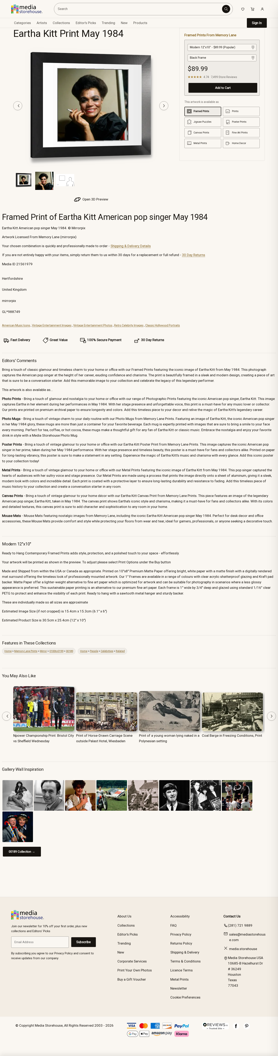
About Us (124, 916)
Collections (61, 23)
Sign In (257, 23)
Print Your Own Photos (134, 970)
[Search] (226, 9)
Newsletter (178, 988)
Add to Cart (223, 87)
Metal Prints (179, 979)
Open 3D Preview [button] (95, 199)
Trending (108, 23)
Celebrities (107, 651)
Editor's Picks (86, 23)
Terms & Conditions (185, 961)
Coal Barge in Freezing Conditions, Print (232, 735)
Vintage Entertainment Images (51, 325)
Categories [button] (22, 23)
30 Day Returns (193, 255)
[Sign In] (262, 8)
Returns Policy (181, 943)
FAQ (173, 925)
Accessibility (180, 916)
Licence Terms (181, 970)
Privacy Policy (180, 934)
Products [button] (140, 23)
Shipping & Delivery (184, 952)
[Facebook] (236, 1028)
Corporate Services (132, 961)
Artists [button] (42, 23)
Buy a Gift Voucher (131, 979)
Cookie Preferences (185, 997)
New (124, 23)
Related (120, 651)
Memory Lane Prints (25, 651)
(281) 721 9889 (240, 925)
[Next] (163, 105)
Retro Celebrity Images (128, 325)
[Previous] (17, 105)
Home (8, 651)
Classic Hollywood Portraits (162, 325)
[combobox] (139, 9)
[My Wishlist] (242, 8)
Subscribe (83, 942)
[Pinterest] (246, 1028)
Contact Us (232, 916)
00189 (69, 651)
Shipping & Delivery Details (131, 246)
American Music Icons (16, 325)
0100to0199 (56, 651)
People (94, 651)
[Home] (29, 8)
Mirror (43, 651)
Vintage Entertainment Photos (92, 325)
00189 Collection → (22, 851)
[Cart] (252, 8)
